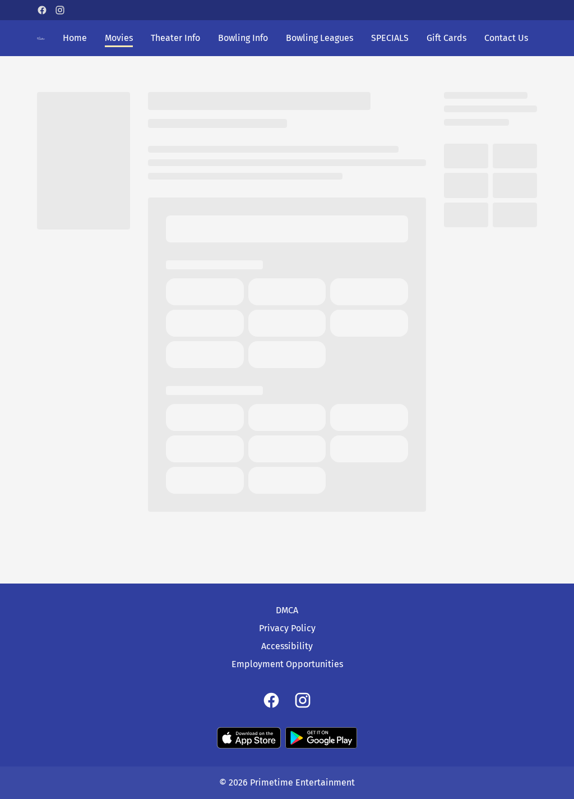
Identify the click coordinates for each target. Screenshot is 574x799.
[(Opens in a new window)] (249, 738)
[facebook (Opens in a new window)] (42, 10)
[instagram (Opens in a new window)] (60, 10)
